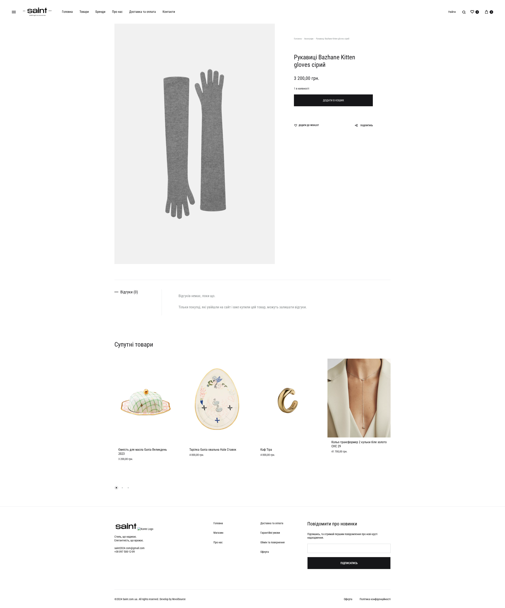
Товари (84, 12)
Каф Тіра (266, 449)
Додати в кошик (333, 100)
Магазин (218, 532)
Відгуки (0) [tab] (129, 292)
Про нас (117, 12)
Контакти (169, 12)
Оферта (264, 551)
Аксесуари (308, 38)
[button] (116, 488)
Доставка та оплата (142, 12)
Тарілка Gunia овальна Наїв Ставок (212, 449)
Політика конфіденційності (375, 599)
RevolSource (179, 599)
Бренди (100, 12)
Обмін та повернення (272, 542)
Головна (67, 12)
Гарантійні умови (270, 532)
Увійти (452, 11)
